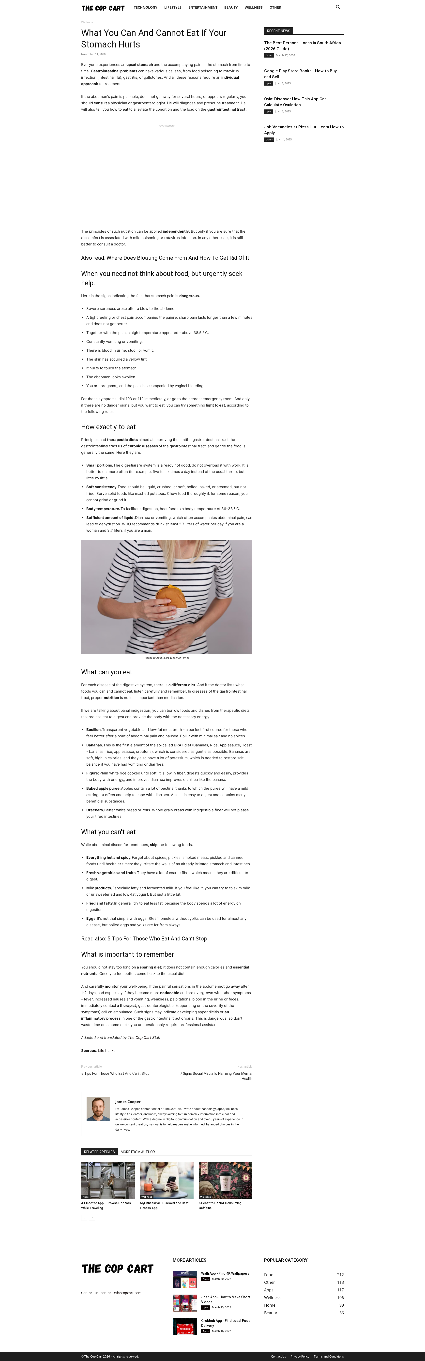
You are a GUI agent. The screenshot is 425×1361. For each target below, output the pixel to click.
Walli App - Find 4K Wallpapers (225, 1273)
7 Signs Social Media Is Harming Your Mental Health (216, 1076)
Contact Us (278, 1356)
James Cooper (128, 1101)
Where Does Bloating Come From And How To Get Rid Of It (177, 258)
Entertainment (202, 7)
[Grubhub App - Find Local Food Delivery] (185, 1326)
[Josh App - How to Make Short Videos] (185, 1303)
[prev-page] (84, 1218)
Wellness (254, 7)
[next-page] (92, 1218)
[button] (338, 7)
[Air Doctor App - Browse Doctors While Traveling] (108, 1180)
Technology (145, 7)
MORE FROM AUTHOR (138, 1152)
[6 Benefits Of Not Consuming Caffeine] (225, 1180)
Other (275, 7)
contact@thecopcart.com (121, 1292)
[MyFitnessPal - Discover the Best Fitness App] (167, 1180)
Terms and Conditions (329, 1356)
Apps (86, 1196)
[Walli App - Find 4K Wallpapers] (185, 1279)
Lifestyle (173, 7)
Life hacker (107, 1050)
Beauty (231, 7)
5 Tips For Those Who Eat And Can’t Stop (157, 939)
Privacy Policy (300, 1356)
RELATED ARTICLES (99, 1152)
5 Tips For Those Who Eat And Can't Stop (115, 1073)
